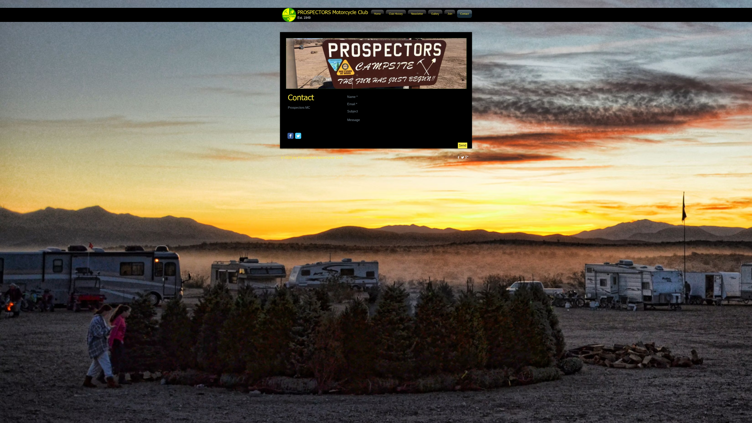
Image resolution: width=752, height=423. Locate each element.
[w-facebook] (458, 157)
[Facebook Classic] (290, 136)
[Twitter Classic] (298, 136)
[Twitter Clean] (462, 157)
